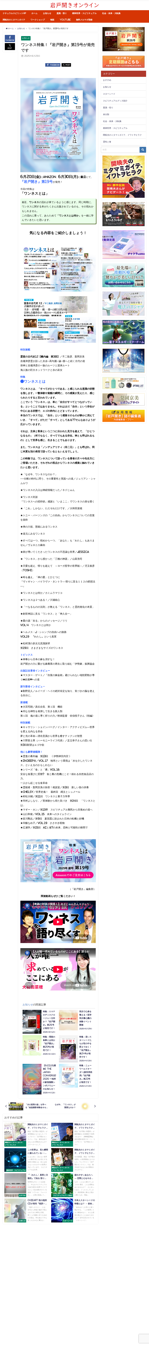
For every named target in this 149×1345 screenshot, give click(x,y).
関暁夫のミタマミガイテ (14, 20)
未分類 (106, 114)
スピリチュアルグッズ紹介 (115, 101)
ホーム (34, 13)
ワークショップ (38, 20)
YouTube (65, 20)
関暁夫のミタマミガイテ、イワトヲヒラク (122, 135)
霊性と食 (107, 142)
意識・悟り (62, 13)
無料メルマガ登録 (84, 20)
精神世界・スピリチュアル (84, 13)
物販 (52, 20)
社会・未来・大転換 (111, 13)
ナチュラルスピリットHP (14, 13)
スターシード (109, 94)
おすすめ (107, 80)
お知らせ (47, 13)
